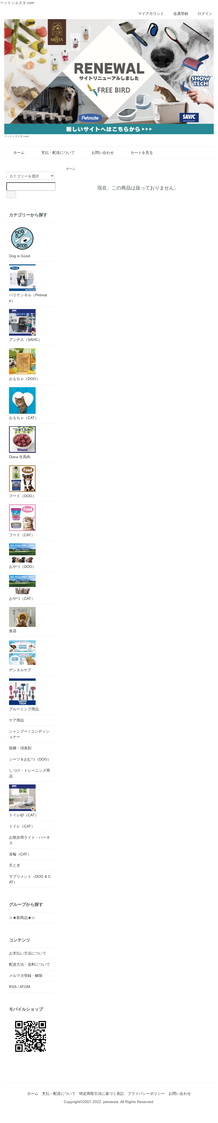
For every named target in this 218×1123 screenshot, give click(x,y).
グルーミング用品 (24, 709)
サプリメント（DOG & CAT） (30, 879)
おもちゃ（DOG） (24, 379)
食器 (12, 631)
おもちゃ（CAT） (24, 418)
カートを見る (142, 152)
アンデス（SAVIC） (25, 339)
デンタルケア (20, 670)
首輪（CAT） (20, 854)
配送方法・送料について (29, 964)
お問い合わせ (102, 152)
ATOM (25, 987)
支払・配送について (58, 152)
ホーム (18, 152)
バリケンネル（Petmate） (28, 298)
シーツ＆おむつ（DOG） (30, 759)
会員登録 (180, 13)
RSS (12, 987)
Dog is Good (19, 256)
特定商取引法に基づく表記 (101, 1093)
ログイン (205, 13)
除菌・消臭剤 (20, 748)
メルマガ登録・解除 (26, 975)
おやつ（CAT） (22, 598)
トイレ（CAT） (22, 826)
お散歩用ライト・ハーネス (29, 840)
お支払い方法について (27, 953)
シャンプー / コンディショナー (29, 734)
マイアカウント (151, 13)
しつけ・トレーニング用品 (29, 773)
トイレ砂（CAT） (24, 815)
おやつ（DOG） (22, 566)
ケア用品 (16, 720)
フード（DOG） (22, 496)
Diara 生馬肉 (19, 457)
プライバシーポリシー (146, 1093)
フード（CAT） (22, 535)
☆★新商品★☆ (22, 917)
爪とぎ (14, 865)
